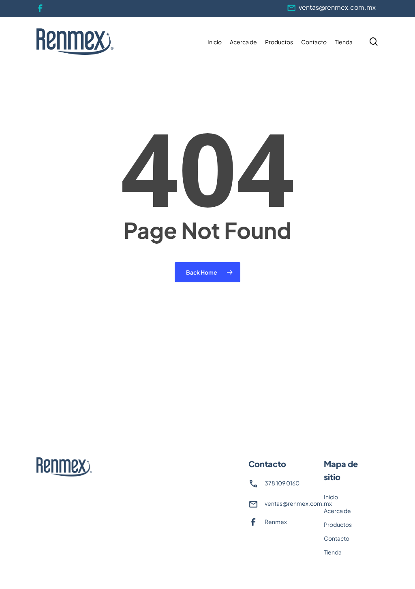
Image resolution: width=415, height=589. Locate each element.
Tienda (333, 552)
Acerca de (337, 510)
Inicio (331, 496)
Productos (338, 524)
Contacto (336, 538)
